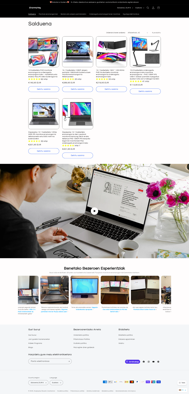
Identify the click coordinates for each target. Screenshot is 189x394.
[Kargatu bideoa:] (94, 211)
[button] (147, 7)
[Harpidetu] (69, 361)
